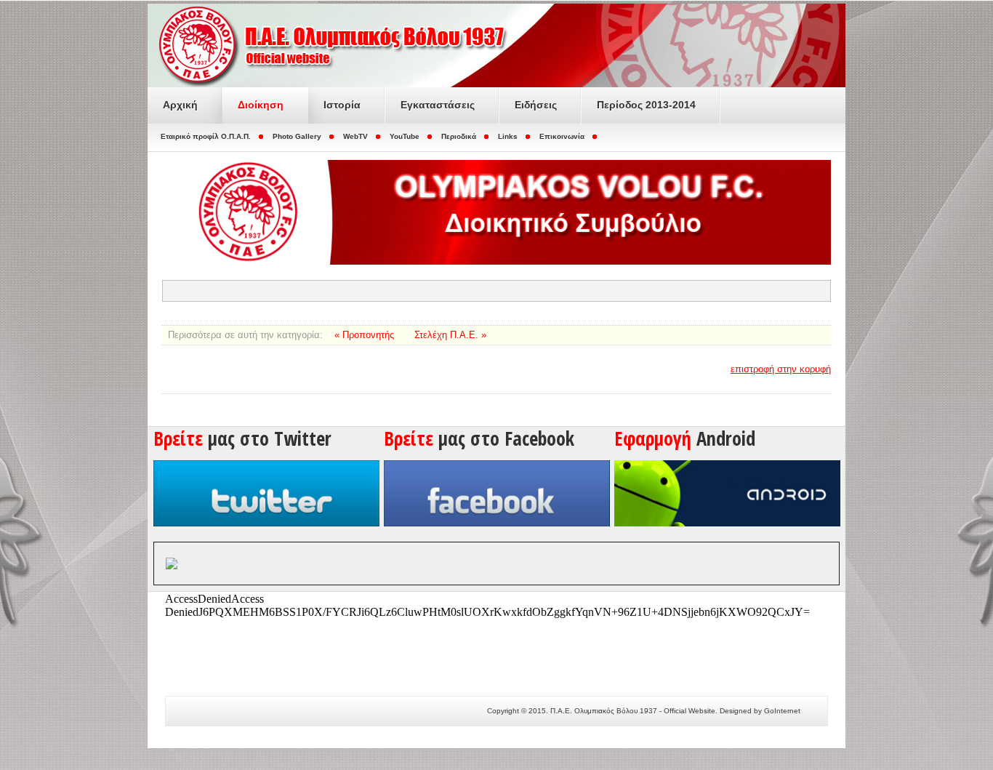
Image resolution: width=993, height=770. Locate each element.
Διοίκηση (261, 105)
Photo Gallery (297, 136)
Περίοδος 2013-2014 (646, 105)
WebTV (355, 136)
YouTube (404, 136)
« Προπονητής (365, 334)
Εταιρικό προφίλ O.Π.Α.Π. (206, 136)
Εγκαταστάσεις (438, 105)
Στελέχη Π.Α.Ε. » (450, 334)
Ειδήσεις (536, 105)
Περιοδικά (458, 136)
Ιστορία (342, 105)
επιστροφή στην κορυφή (781, 369)
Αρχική (180, 105)
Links (508, 136)
